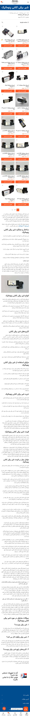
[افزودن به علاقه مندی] (16, 26)
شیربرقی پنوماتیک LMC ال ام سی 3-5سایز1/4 (9, 176)
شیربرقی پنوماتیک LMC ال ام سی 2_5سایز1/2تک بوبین (23, 154)
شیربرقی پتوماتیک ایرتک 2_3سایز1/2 (10, 85)
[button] (22, 45)
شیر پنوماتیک (22, 13)
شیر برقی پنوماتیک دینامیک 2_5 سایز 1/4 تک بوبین (22, 63)
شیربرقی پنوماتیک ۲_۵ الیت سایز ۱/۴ (23, 108)
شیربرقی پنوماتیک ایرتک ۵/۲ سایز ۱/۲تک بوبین (23, 199)
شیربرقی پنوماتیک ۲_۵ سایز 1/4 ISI (8, 108)
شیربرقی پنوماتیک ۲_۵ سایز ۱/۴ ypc (22, 131)
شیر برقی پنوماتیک (13, 13)
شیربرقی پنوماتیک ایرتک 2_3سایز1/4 (10, 199)
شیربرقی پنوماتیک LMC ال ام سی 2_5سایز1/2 (9, 131)
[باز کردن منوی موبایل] (28, 2)
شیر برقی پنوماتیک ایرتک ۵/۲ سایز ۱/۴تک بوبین (10, 40)
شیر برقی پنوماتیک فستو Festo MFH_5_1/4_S (8, 63)
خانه (28, 13)
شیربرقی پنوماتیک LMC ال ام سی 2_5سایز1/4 (9, 154)
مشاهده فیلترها (23, 22)
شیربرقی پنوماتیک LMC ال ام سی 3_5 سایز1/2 (23, 176)
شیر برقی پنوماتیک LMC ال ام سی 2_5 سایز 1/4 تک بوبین (23, 40)
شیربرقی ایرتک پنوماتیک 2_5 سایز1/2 (23, 85)
